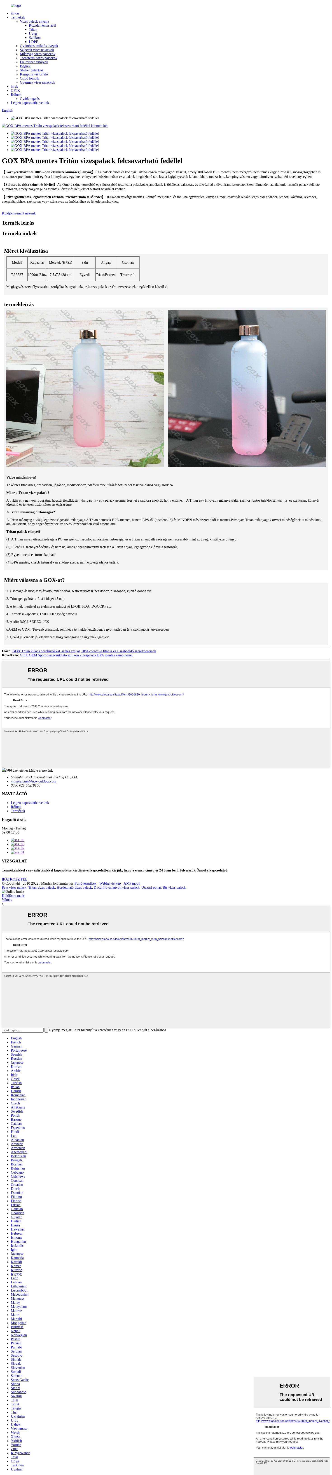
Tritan (33, 29)
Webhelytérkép (110, 883)
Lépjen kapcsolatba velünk (30, 103)
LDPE (33, 42)
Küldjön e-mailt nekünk (19, 213)
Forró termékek (85, 883)
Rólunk (16, 94)
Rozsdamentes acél (42, 25)
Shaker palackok (32, 70)
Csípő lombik (29, 78)
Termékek (18, 17)
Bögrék (25, 66)
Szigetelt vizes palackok (37, 50)
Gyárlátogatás (30, 99)
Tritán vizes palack (41, 887)
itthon (15, 13)
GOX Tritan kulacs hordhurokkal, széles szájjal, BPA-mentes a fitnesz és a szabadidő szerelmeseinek (84, 651)
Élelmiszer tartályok (34, 62)
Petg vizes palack (14, 887)
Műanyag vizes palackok (37, 54)
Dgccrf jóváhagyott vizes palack (117, 887)
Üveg (33, 33)
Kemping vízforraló (34, 74)
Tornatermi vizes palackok (38, 58)
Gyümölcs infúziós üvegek (39, 46)
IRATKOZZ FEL (14, 879)
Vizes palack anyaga (34, 21)
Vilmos (7, 900)
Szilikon (35, 38)
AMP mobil (132, 883)
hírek (14, 86)
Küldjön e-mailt (13, 895)
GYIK (15, 90)
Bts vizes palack (174, 887)
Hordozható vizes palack (74, 887)
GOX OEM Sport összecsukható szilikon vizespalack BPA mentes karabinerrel (76, 655)
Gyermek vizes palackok (37, 82)
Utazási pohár (151, 887)
